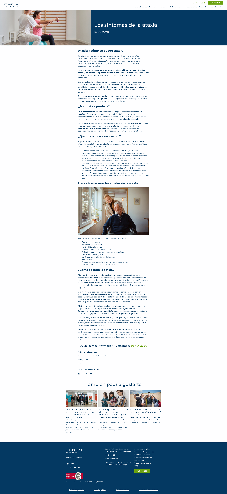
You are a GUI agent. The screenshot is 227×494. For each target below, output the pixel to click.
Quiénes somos (176, 7)
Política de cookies (122, 490)
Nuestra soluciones (159, 7)
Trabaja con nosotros (142, 463)
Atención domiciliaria (143, 7)
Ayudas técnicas (191, 7)
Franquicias (203, 7)
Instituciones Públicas (143, 457)
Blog (211, 7)
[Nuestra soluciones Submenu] (167, 7)
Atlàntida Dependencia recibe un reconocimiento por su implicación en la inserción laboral (80, 413)
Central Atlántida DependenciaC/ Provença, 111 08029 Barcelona (118, 450)
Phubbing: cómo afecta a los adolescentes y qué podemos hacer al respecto (113, 412)
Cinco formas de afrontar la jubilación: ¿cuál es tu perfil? (145, 410)
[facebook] (67, 467)
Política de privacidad (76, 490)
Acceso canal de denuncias (148, 490)
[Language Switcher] (222, 7)
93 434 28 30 (200, 3)
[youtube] (75, 467)
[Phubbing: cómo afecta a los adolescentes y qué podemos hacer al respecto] (113, 398)
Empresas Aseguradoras (144, 452)
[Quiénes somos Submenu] (183, 7)
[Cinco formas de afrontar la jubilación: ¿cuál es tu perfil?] (145, 398)
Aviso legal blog (100, 490)
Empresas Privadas (142, 455)
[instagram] (71, 467)
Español (218, 7)
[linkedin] (79, 467)
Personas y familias (142, 449)
